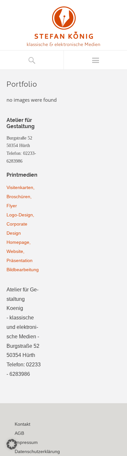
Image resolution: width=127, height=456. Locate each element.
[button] (11, 444)
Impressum (26, 442)
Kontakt (22, 424)
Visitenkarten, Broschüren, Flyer (21, 196)
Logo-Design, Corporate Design (20, 224)
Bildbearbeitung (23, 269)
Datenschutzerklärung (37, 451)
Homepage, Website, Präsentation (20, 251)
